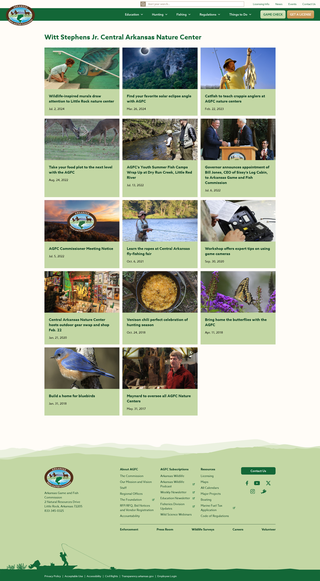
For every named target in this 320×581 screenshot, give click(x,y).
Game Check (273, 14)
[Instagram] (252, 491)
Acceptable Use (74, 576)
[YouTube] (257, 483)
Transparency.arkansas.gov (138, 576)
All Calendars (210, 488)
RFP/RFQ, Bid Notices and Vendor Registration (137, 507)
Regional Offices (131, 494)
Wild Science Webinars (176, 514)
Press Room (165, 529)
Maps (204, 482)
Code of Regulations (215, 516)
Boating (206, 500)
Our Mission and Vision (136, 482)
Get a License (300, 14)
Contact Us (309, 4)
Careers (238, 529)
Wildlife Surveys (203, 529)
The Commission (131, 476)
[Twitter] (268, 483)
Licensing (207, 476)
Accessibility (94, 576)
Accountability (130, 516)
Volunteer (269, 529)
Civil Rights (111, 576)
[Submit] (143, 4)
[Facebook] (247, 483)
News (278, 4)
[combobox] (192, 4)
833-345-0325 (54, 511)
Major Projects (211, 494)
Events (292, 4)
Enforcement (129, 529)
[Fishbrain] (263, 491)
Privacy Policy (52, 576)
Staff (123, 488)
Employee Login (167, 576)
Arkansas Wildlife (172, 476)
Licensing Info (261, 4)
